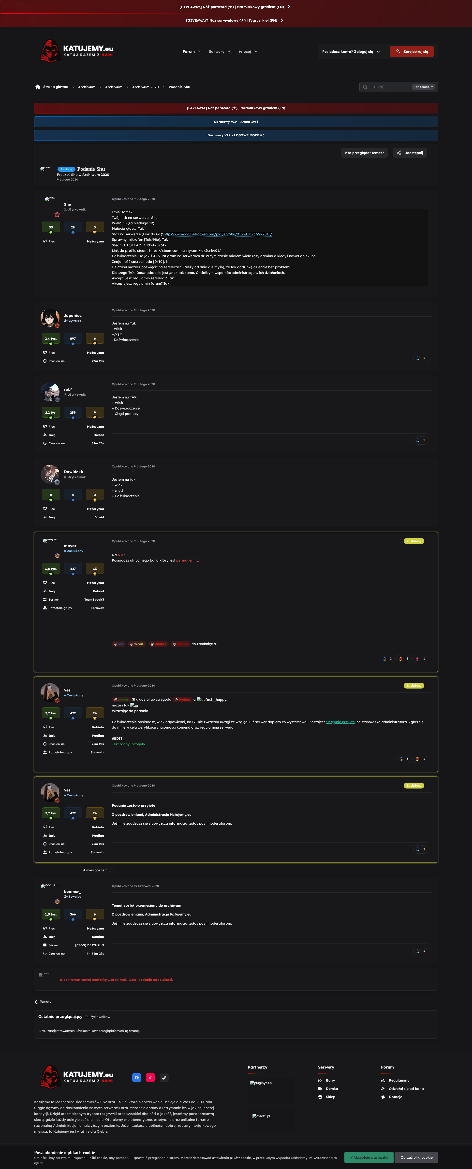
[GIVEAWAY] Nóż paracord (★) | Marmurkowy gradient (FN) (231, 7)
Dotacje (395, 1097)
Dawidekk (73, 471)
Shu (67, 204)
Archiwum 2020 (145, 87)
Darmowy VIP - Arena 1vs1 (236, 122)
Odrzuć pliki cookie (416, 1157)
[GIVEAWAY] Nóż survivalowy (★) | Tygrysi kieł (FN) (231, 20)
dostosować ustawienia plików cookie (222, 1158)
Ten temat (421, 87)
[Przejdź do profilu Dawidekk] (50, 474)
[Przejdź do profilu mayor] (50, 548)
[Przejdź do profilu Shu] (47, 174)
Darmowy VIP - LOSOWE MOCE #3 (236, 135)
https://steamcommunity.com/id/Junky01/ (185, 250)
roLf (68, 389)
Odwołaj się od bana (406, 1088)
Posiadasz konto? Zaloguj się (348, 51)
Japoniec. (73, 315)
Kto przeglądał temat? (364, 153)
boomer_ (72, 891)
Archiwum (86, 87)
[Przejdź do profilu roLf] (50, 391)
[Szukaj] (365, 87)
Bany (330, 1080)
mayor (70, 545)
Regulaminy (399, 1080)
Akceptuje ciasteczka (370, 1157)
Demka (332, 1088)
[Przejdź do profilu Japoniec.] (50, 318)
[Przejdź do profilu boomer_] (50, 893)
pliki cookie (98, 1158)
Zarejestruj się (415, 51)
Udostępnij (413, 153)
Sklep (330, 1097)
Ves (67, 690)
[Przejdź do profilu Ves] (50, 692)
